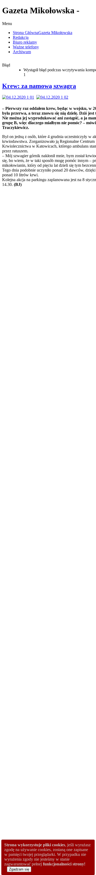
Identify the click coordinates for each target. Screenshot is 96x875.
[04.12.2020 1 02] (53, 97)
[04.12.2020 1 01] (19, 97)
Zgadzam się (19, 869)
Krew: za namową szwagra (39, 85)
